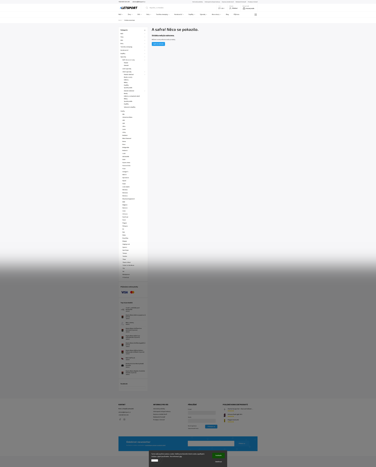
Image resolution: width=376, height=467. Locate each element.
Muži (122, 34)
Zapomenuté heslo (193, 428)
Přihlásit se (242, 444)
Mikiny (126, 83)
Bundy (126, 93)
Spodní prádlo (128, 88)
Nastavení (154, 460)
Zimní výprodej (126, 72)
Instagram (124, 419)
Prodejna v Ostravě (253, 2)
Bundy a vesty (128, 77)
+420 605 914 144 (123, 415)
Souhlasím (218, 455)
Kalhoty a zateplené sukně (132, 96)
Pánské (126, 63)
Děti (122, 40)
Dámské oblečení (129, 91)
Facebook (119, 419)
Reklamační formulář (241, 2)
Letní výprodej (126, 69)
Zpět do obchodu (158, 44)
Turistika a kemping (126, 47)
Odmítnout (218, 462)
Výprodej (123, 57)
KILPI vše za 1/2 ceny (128, 60)
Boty (122, 44)
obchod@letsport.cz (124, 412)
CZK (222, 8)
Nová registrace (192, 426)
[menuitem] (121, 14)
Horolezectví (124, 50)
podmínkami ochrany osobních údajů (155, 445)
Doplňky (123, 54)
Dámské (126, 65)
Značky (123, 111)
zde (180, 457)
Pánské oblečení (129, 75)
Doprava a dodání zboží (228, 2)
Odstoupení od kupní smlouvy (212, 2)
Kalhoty (126, 80)
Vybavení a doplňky (129, 107)
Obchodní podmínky (197, 2)
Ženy (122, 37)
